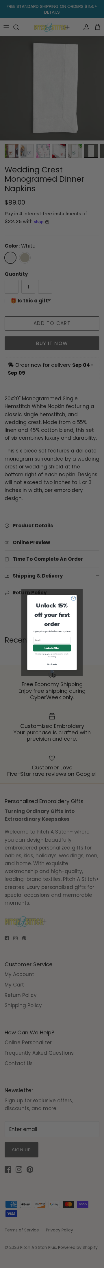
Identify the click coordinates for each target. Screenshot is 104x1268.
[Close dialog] (73, 598)
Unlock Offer (51, 648)
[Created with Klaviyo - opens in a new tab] (52, 671)
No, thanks (52, 664)
